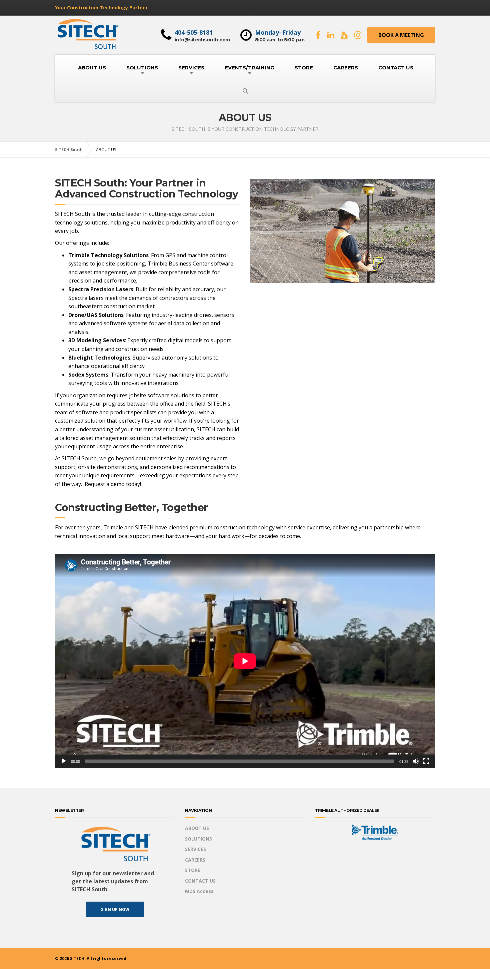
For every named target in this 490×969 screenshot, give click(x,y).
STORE (304, 67)
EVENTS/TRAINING (249, 67)
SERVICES (191, 67)
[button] (245, 91)
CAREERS (345, 67)
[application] (245, 661)
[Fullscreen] (426, 761)
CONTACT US (395, 67)
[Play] (63, 761)
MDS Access (199, 891)
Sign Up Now (115, 909)
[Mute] (415, 761)
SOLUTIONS (142, 67)
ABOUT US (92, 67)
